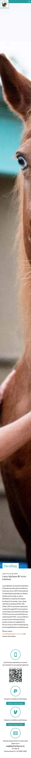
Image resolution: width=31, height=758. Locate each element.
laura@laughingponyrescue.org (13, 634)
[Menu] (29, 2)
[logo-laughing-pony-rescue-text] (4, 4)
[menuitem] (29, 2)
